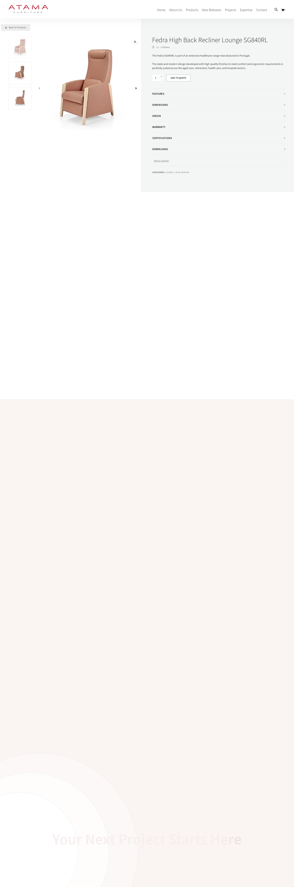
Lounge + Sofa (172, 172)
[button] (135, 41)
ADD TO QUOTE (178, 78)
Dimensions (160, 105)
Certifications (162, 138)
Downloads (160, 149)
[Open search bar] (276, 9)
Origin (156, 116)
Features (158, 94)
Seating (185, 172)
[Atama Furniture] (28, 11)
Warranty (158, 127)
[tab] (218, 93)
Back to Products (17, 27)
